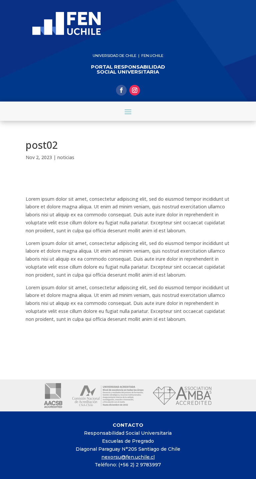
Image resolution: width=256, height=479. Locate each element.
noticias (65, 157)
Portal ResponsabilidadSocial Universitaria (128, 69)
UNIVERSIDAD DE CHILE (114, 55)
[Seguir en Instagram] (134, 90)
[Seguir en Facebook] (121, 90)
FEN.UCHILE (152, 55)
